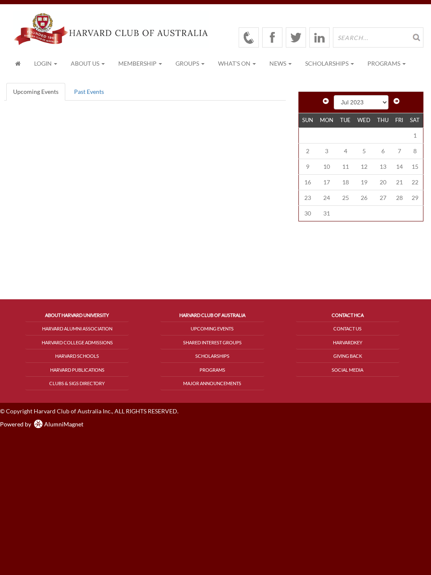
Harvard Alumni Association (77, 328)
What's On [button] (235, 63)
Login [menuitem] (43, 63)
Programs (212, 370)
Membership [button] (138, 63)
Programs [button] (384, 63)
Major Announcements (212, 383)
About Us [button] (86, 63)
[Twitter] (296, 37)
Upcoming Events (36, 91)
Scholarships (212, 356)
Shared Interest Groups (212, 342)
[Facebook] (272, 37)
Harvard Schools (77, 356)
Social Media (347, 370)
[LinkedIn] (319, 37)
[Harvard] (249, 37)
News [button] (278, 63)
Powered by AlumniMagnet (41, 424)
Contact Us (347, 328)
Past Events (89, 91)
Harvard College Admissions (77, 342)
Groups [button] (188, 63)
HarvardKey (347, 342)
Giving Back (347, 356)
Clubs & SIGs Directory (77, 383)
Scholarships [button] (327, 63)
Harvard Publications (77, 370)
